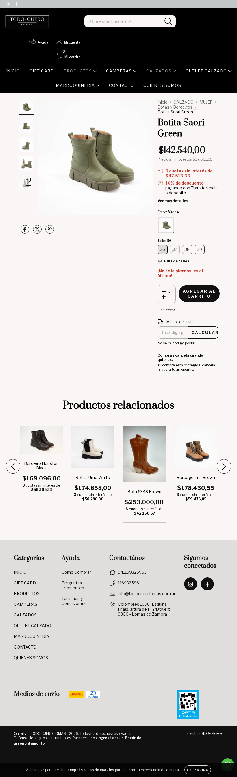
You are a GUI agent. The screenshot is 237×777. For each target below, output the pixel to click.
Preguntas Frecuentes (73, 585)
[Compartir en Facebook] (25, 231)
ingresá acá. (108, 738)
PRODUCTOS (78, 70)
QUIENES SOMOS (162, 85)
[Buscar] (168, 21)
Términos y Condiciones (74, 601)
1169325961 (129, 582)
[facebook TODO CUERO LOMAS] (16, 3)
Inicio (163, 102)
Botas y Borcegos (175, 107)
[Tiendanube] (205, 734)
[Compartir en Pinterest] (49, 231)
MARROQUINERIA (76, 85)
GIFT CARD (41, 70)
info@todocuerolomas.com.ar (146, 593)
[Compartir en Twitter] (37, 231)
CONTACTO (121, 85)
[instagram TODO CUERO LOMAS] (8, 3)
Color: (168, 212)
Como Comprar (76, 572)
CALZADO (183, 102)
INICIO (12, 70)
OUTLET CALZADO (207, 70)
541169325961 (132, 572)
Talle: (165, 240)
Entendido (197, 770)
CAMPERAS (119, 70)
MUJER (206, 102)
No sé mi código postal (176, 343)
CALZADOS (159, 70)
